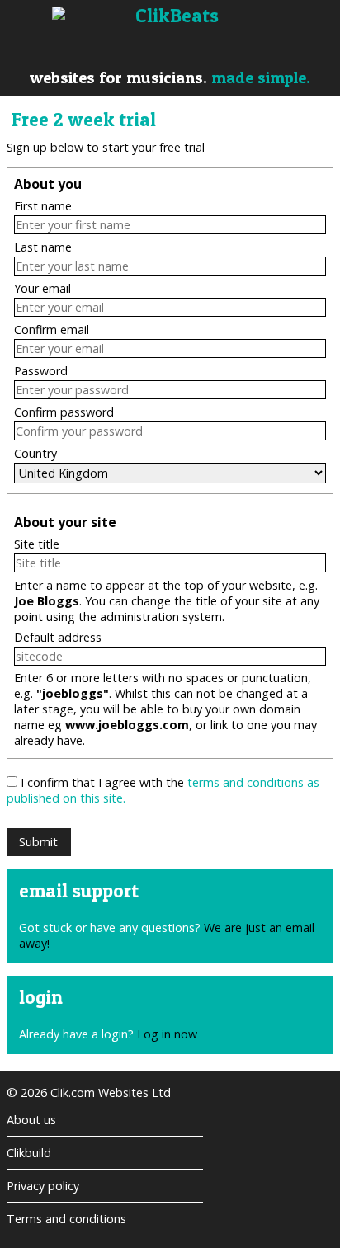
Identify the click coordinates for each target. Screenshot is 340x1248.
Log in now (167, 1034)
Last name (43, 247)
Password (41, 371)
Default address (58, 637)
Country (35, 453)
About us (31, 1120)
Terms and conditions (66, 1219)
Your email (42, 288)
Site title (36, 544)
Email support (79, 890)
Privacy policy (43, 1186)
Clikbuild (29, 1153)
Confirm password (64, 412)
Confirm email (51, 329)
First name (43, 206)
